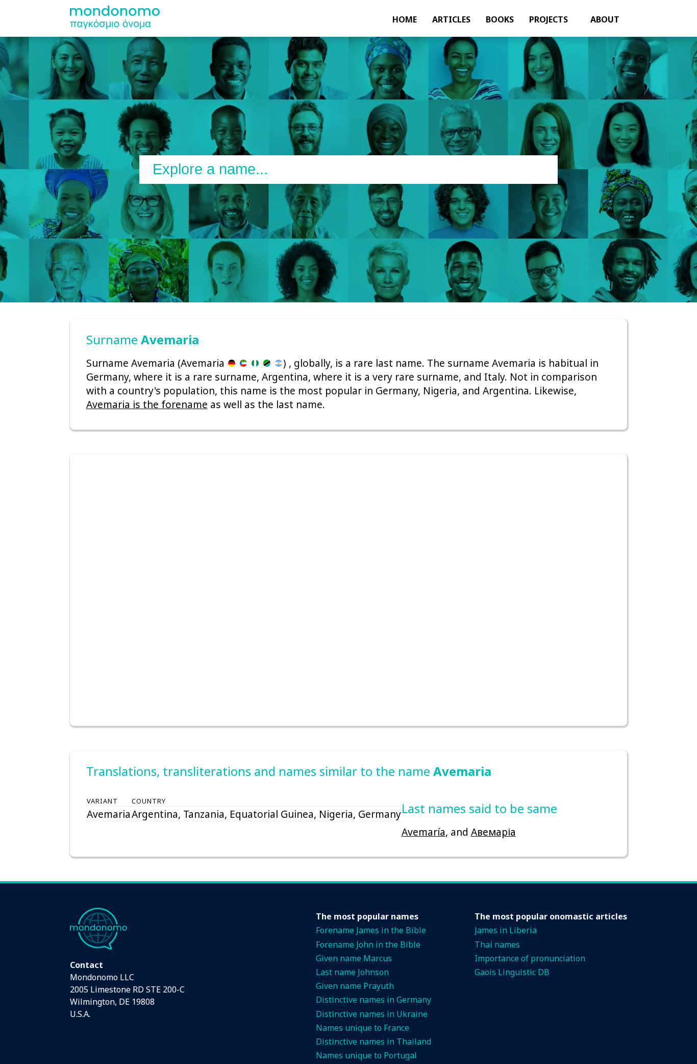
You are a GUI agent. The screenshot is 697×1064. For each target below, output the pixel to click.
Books (500, 19)
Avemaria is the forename (147, 404)
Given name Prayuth (355, 985)
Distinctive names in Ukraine (372, 1014)
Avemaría (423, 832)
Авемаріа (493, 832)
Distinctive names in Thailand (373, 1041)
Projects (548, 19)
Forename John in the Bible (368, 944)
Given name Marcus (354, 958)
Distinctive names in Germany (373, 999)
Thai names (497, 944)
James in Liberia (506, 930)
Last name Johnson (352, 972)
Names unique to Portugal (366, 1055)
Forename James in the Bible (371, 930)
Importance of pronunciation (530, 958)
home (404, 19)
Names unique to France (362, 1027)
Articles (451, 19)
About (604, 19)
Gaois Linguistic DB (512, 972)
